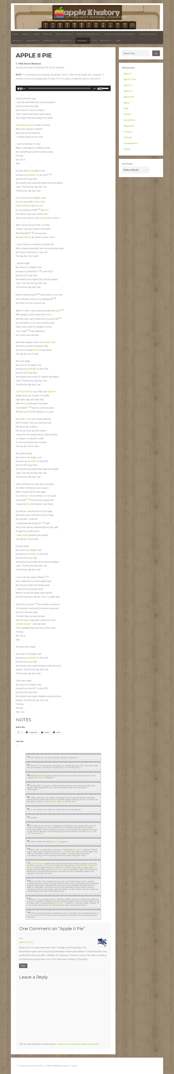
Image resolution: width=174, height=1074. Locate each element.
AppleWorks (25, 237)
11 (27, 499)
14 (34, 604)
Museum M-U (49, 41)
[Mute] (99, 88)
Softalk (19, 624)
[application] (63, 88)
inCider (27, 624)
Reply (23, 966)
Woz (34, 323)
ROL (47, 210)
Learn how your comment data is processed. (78, 1044)
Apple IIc (128, 85)
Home (16, 34)
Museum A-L (32, 41)
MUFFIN (51, 391)
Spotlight (105, 41)
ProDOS (37, 350)
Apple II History (64, 34)
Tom (31, 496)
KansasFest (129, 120)
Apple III (52, 801)
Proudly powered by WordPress (31, 1066)
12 (41, 523)
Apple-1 (127, 102)
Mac (22, 403)
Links (118, 41)
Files (94, 41)
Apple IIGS (129, 97)
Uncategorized (131, 143)
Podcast (47, 34)
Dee (21, 938)
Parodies (82, 41)
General (127, 114)
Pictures (128, 131)
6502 (40, 766)
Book (36, 34)
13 (45, 577)
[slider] (105, 88)
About (25, 34)
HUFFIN (19, 391)
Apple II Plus (130, 79)
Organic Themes (70, 1066)
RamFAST (32, 175)
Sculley (24, 535)
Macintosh (38, 777)
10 (28, 407)
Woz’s (38, 201)
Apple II (127, 73)
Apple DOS (82, 865)
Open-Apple (63, 869)
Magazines (129, 126)
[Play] (19, 88)
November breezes (25, 125)
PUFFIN (28, 391)
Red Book (25, 205)
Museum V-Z (66, 41)
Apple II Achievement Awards (119, 34)
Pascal (42, 218)
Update (127, 149)
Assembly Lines (47, 342)
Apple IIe (128, 91)
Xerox (49, 314)
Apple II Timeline (147, 34)
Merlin (26, 504)
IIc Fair (28, 419)
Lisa (43, 225)
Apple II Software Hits (88, 34)
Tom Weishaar (36, 864)
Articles (17, 41)
